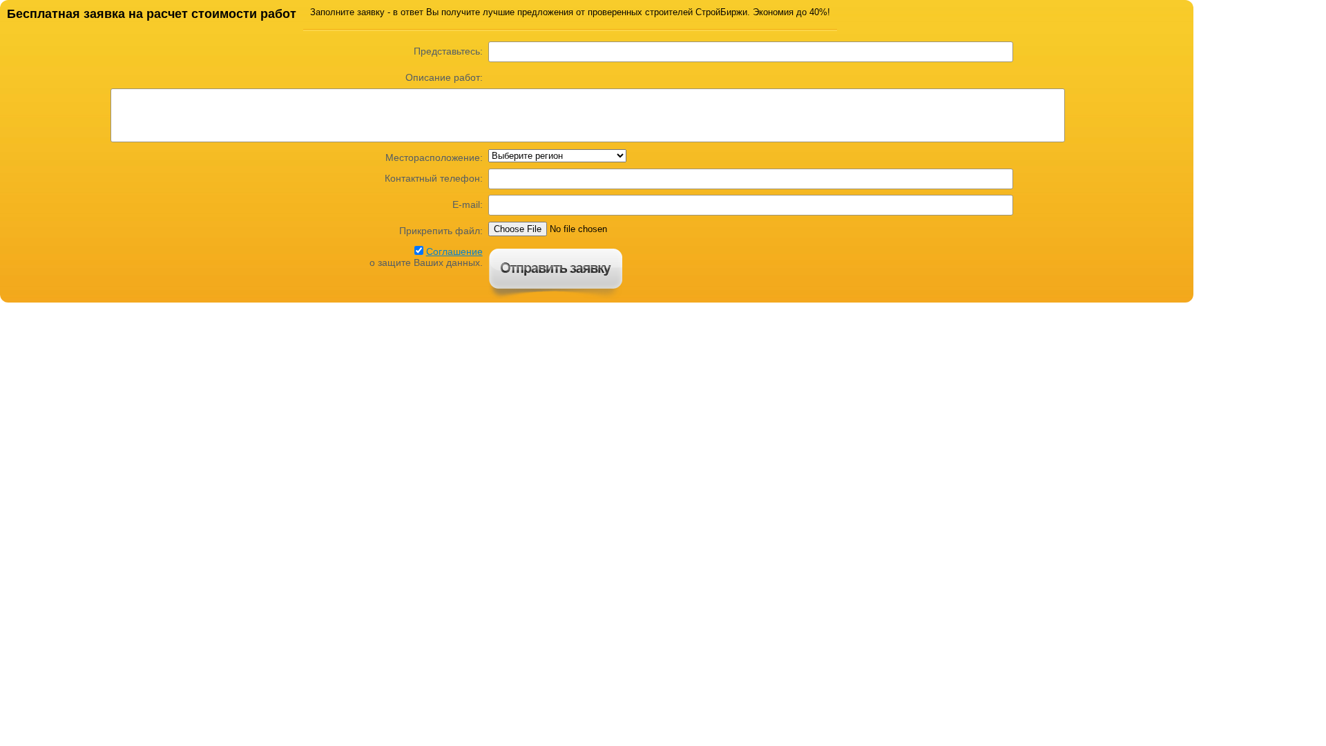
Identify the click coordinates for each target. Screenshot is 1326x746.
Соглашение (454, 251)
